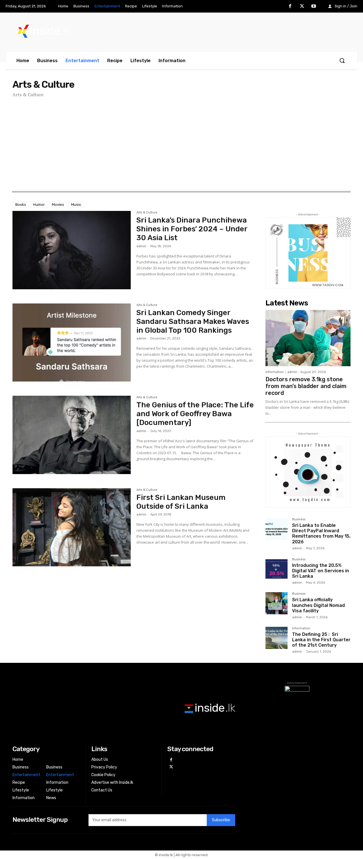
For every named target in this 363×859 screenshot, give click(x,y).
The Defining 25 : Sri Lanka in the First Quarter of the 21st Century (321, 640)
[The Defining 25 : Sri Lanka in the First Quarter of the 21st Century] (276, 638)
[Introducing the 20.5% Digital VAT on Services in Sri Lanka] (276, 569)
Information (274, 372)
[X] (302, 6)
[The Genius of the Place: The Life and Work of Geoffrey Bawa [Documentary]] (71, 435)
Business (298, 519)
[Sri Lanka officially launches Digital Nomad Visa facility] (276, 603)
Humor (39, 204)
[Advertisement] (181, 144)
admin (141, 246)
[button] (342, 60)
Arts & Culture (146, 212)
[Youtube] (314, 6)
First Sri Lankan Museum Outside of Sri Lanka (180, 502)
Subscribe (221, 820)
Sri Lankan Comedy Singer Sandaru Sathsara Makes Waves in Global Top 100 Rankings (192, 321)
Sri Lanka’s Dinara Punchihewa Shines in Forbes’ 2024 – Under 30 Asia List (192, 229)
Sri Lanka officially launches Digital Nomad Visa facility (318, 605)
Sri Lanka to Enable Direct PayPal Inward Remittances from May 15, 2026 (321, 533)
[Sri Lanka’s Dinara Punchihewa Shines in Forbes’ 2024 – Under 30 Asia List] (71, 250)
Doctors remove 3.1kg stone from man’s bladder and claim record (306, 386)
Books (20, 204)
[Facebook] (290, 6)
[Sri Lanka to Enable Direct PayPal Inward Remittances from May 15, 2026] (276, 529)
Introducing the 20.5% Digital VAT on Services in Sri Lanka (320, 571)
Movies (58, 204)
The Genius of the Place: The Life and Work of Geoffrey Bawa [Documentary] (195, 414)
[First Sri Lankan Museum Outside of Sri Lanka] (71, 527)
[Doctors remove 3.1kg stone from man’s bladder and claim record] (308, 338)
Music (76, 204)
